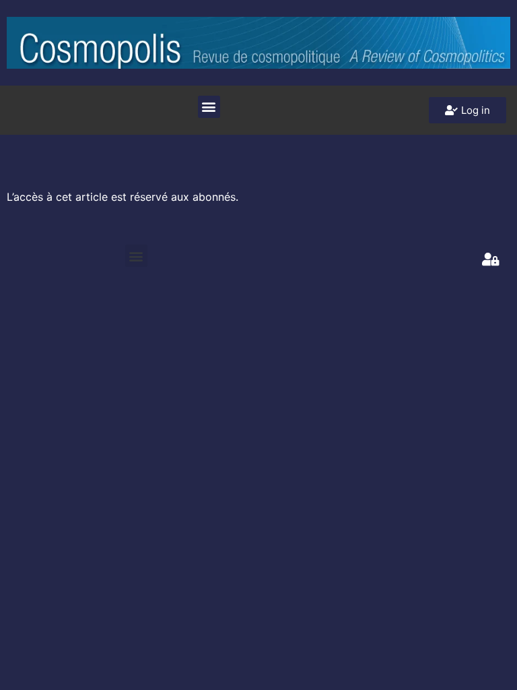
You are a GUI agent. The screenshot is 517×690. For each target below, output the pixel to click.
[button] (209, 107)
